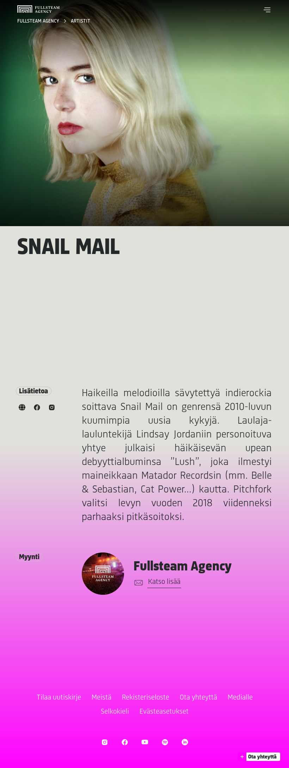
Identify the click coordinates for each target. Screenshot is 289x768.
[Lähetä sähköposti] (137, 583)
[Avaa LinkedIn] (185, 742)
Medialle (240, 697)
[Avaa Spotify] (165, 742)
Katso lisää (164, 582)
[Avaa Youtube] (144, 742)
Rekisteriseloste (145, 697)
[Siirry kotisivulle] (38, 9)
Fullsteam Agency (38, 21)
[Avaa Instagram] (104, 742)
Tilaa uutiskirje (59, 697)
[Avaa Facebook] (124, 742)
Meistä (101, 697)
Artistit (80, 21)
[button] (267, 9)
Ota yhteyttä (198, 697)
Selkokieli (115, 711)
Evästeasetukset (164, 711)
